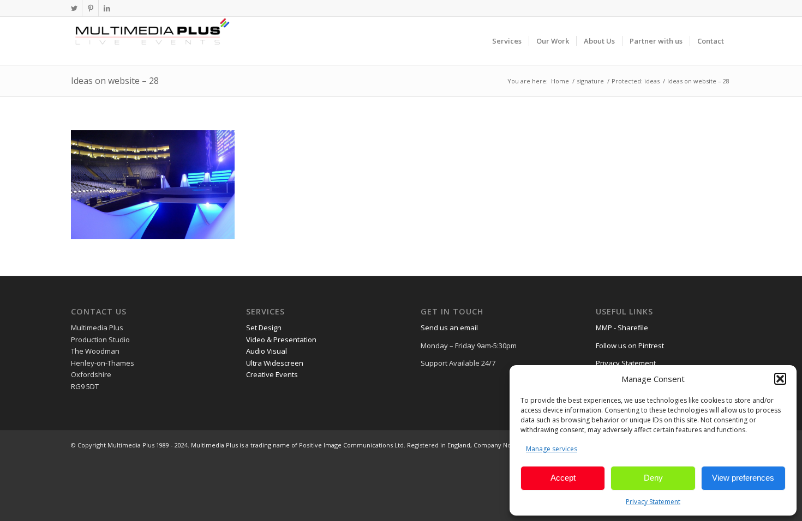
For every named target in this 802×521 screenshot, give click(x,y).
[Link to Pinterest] (90, 8)
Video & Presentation (281, 339)
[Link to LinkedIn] (107, 8)
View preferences (743, 477)
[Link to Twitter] (74, 8)
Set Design (264, 327)
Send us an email (449, 327)
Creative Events (272, 374)
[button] (780, 378)
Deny (653, 477)
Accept (563, 477)
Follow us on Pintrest (630, 345)
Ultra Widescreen (274, 363)
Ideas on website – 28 (115, 81)
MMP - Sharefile (622, 327)
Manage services (551, 448)
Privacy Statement (653, 501)
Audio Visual (266, 351)
